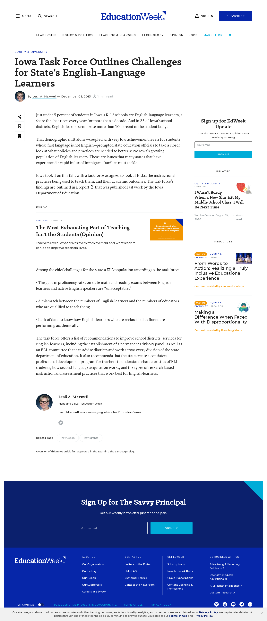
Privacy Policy (160, 604)
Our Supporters (92, 584)
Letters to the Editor (138, 564)
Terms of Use (133, 604)
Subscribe (236, 16)
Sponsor (217, 306)
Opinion (176, 35)
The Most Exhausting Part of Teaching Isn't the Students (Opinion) (83, 231)
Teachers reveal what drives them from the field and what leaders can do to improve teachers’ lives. (85, 245)
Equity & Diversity (31, 51)
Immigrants (91, 437)
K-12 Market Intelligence (225, 585)
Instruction (68, 437)
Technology (153, 35)
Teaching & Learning (117, 35)
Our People (89, 577)
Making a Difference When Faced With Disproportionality (221, 317)
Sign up (171, 528)
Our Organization (93, 564)
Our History (89, 571)
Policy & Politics (77, 35)
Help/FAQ (131, 571)
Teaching (42, 220)
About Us (88, 557)
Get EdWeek (175, 557)
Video (215, 257)
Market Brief (216, 35)
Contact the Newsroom (140, 584)
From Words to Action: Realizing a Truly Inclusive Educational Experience (221, 271)
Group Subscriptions (180, 577)
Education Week (91, 403)
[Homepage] (133, 16)
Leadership (46, 35)
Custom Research (221, 592)
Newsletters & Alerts (180, 571)
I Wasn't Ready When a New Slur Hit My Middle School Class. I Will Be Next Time (219, 200)
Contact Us (133, 557)
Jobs (193, 35)
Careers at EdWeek (94, 591)
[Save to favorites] (19, 126)
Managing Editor (69, 403)
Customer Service (136, 577)
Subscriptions (176, 564)
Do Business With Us (224, 557)
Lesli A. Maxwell (44, 96)
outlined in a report (73, 187)
